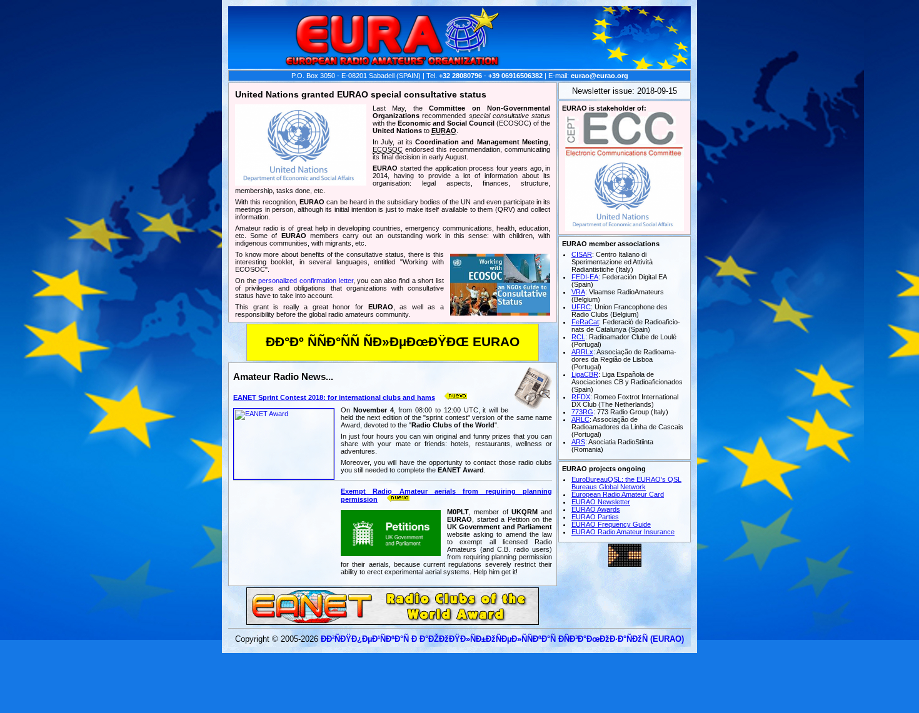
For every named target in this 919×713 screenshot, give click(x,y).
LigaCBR (584, 374)
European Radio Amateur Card (617, 494)
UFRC (581, 307)
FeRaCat (585, 322)
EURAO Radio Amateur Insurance (623, 532)
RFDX (580, 397)
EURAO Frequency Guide (611, 524)
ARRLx (582, 352)
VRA (578, 292)
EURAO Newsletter (600, 502)
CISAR (581, 254)
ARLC (580, 419)
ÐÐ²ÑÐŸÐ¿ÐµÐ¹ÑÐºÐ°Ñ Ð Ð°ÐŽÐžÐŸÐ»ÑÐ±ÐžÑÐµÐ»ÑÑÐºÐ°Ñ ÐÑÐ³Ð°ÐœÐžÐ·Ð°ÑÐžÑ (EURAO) (502, 639)
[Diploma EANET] (392, 621)
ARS (578, 442)
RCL (578, 337)
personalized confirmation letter (305, 280)
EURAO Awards (595, 509)
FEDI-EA (584, 277)
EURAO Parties (595, 517)
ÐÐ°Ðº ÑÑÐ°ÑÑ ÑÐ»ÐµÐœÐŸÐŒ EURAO (393, 341)
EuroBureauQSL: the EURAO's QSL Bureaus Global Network (626, 483)
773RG (582, 412)
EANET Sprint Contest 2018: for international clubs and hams (334, 397)
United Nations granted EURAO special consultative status (360, 94)
